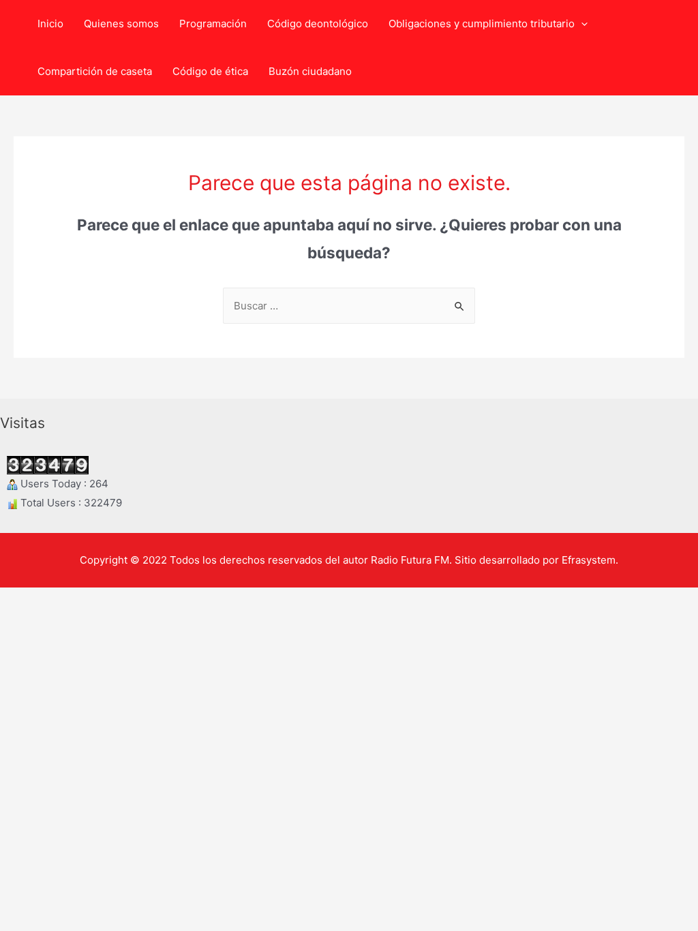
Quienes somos (121, 23)
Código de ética (210, 71)
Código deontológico (317, 23)
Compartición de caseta (94, 71)
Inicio (50, 23)
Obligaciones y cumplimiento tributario (482, 23)
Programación (213, 23)
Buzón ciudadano (310, 71)
